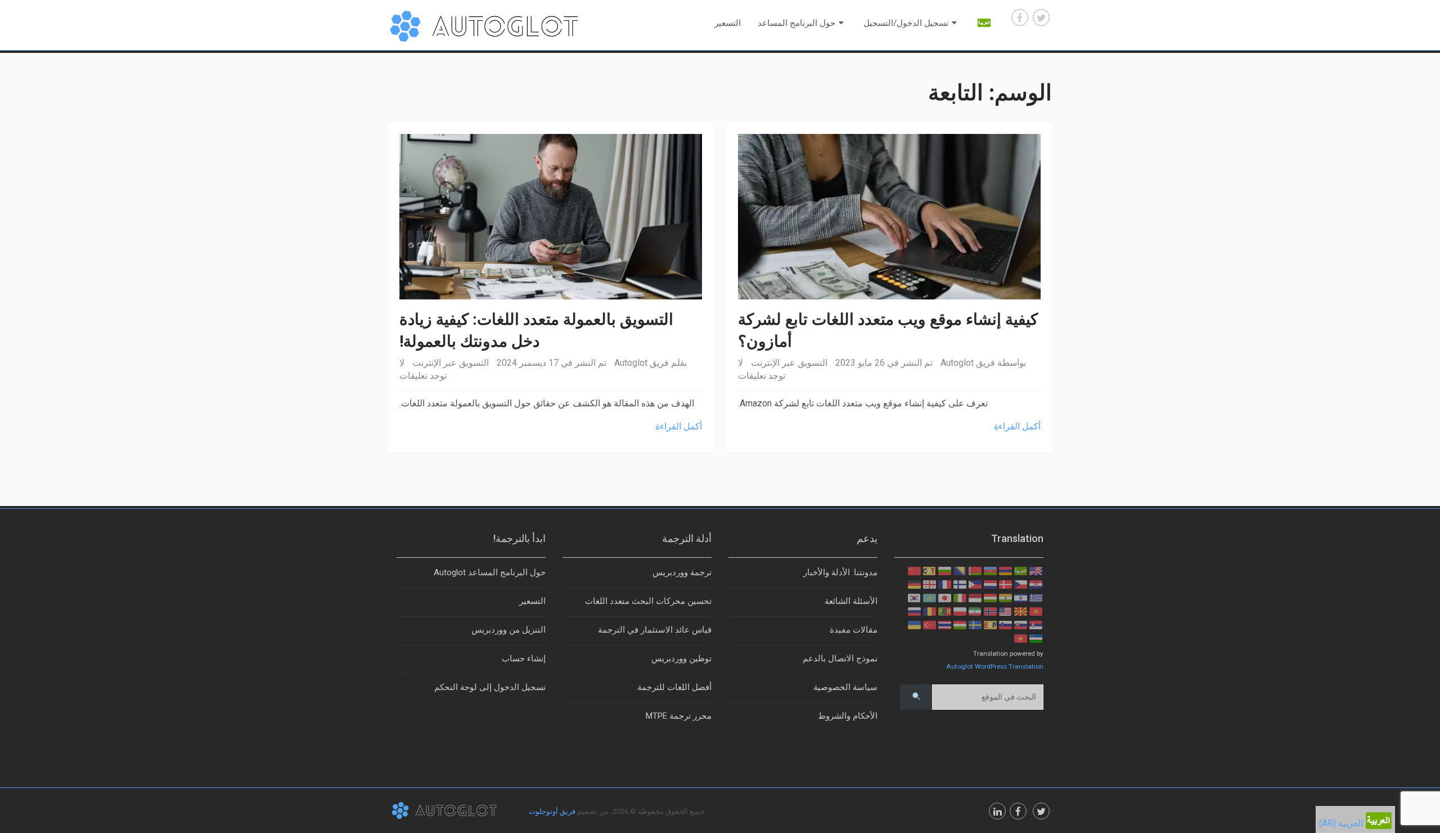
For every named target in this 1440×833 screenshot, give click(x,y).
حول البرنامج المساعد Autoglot (490, 572)
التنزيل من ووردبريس (508, 630)
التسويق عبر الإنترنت (450, 362)
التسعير (727, 23)
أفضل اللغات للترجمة (674, 687)
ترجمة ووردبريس (682, 572)
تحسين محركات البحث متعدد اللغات (648, 601)
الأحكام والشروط (848, 716)
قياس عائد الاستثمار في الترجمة (655, 630)
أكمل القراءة (678, 426)
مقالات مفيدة (854, 630)
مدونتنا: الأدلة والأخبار (840, 572)
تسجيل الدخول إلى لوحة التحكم (490, 687)
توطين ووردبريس (681, 658)
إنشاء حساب (524, 658)
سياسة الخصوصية (845, 687)
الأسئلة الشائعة (851, 601)
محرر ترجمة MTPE (679, 716)
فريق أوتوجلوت (552, 811)
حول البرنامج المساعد (796, 23)
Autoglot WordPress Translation (994, 666)
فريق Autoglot (641, 362)
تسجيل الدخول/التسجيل (905, 23)
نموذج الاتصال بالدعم (840, 658)
